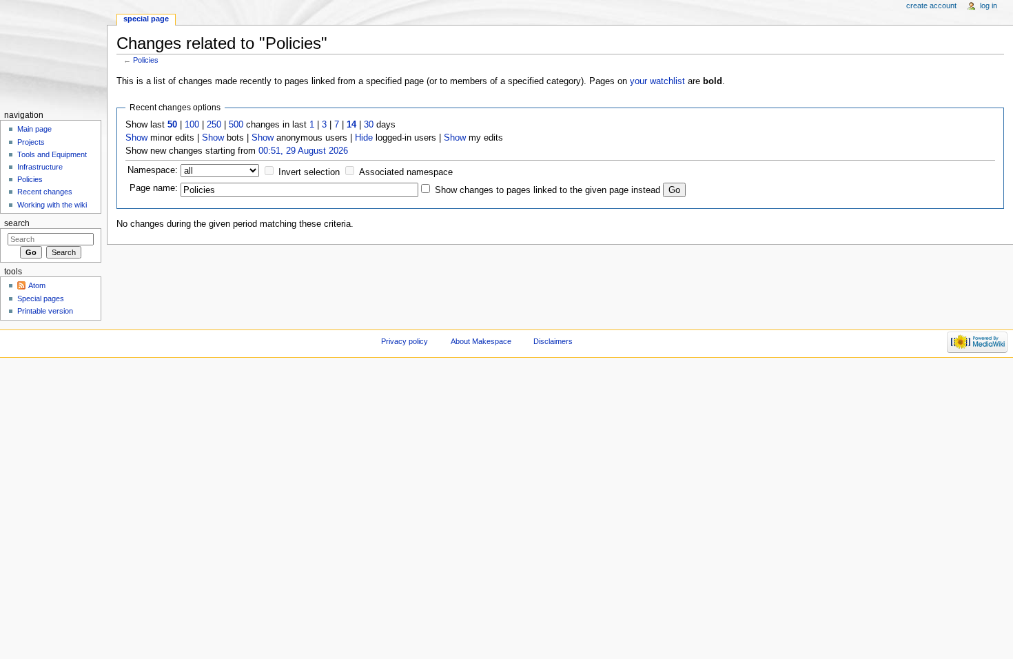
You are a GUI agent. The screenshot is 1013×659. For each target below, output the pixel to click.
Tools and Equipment (52, 154)
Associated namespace (406, 172)
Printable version (45, 311)
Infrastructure (40, 167)
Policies (145, 60)
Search (17, 223)
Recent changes (44, 191)
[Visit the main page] (53, 53)
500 (236, 125)
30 (369, 125)
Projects (31, 142)
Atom (36, 285)
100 (192, 125)
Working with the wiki (52, 205)
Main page (34, 129)
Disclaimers (553, 341)
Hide (364, 138)
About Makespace (481, 341)
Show (136, 138)
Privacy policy (404, 341)
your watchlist (657, 81)
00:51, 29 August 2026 (303, 151)
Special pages (40, 298)
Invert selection (309, 172)
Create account (931, 5)
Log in (988, 5)
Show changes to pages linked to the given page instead (547, 190)
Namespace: (152, 170)
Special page (146, 18)
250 (214, 125)
